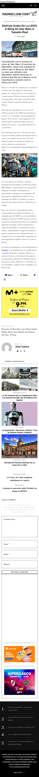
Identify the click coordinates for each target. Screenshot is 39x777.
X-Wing (13, 335)
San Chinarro (30, 332)
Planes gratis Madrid (16, 332)
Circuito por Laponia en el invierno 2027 (21, 727)
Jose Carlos (21, 36)
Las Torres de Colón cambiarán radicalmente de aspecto (19, 477)
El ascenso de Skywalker (11, 329)
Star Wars (5, 335)
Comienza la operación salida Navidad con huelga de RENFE (19, 488)
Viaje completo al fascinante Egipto (19, 734)
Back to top (18, 772)
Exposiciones (8, 21)
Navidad (5, 250)
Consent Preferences (7, 1)
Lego (23, 329)
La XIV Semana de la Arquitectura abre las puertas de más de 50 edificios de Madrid (19, 397)
